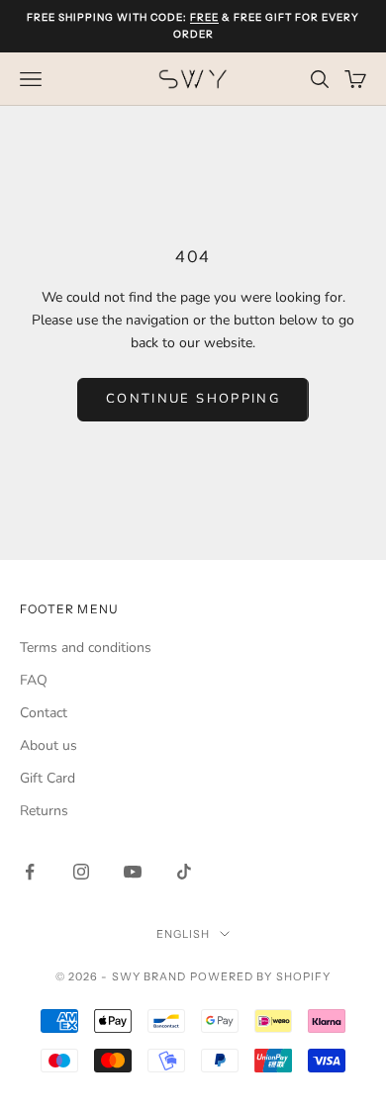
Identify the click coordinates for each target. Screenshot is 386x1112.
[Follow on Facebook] (30, 871)
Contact (43, 712)
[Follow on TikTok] (184, 871)
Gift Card (47, 778)
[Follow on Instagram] (81, 871)
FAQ (34, 680)
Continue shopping (193, 399)
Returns (44, 810)
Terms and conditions (85, 647)
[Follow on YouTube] (133, 871)
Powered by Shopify (261, 976)
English (183, 934)
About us (48, 745)
